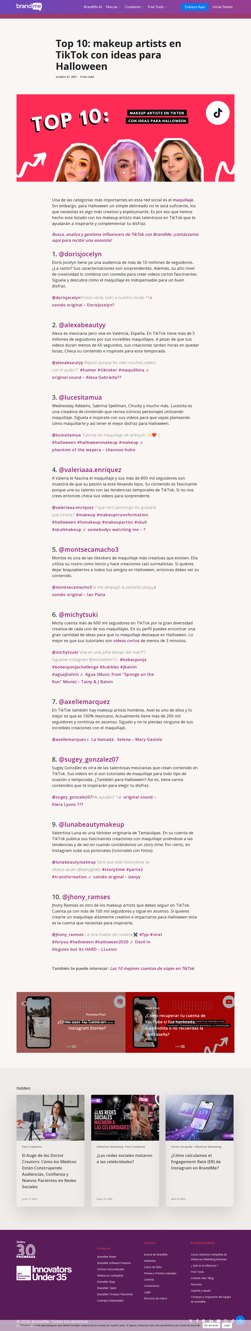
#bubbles (109, 667)
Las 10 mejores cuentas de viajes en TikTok (152, 968)
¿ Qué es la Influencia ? (204, 1265)
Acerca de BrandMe (156, 1254)
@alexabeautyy (82, 325)
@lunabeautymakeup (91, 824)
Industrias (150, 1260)
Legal (147, 1292)
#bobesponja (133, 659)
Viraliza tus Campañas (110, 1275)
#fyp (144, 934)
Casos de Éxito (153, 1267)
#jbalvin (128, 667)
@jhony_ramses (86, 896)
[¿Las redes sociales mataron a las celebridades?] (125, 1151)
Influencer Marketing (110, 1146)
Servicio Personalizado (110, 1269)
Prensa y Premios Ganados (160, 1273)
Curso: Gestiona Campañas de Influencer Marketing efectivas (209, 1257)
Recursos (196, 1284)
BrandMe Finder (106, 1256)
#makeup (129, 442)
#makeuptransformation (122, 514)
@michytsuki (78, 614)
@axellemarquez (84, 701)
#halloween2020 (112, 941)
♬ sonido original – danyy (114, 876)
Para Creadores (32, 1146)
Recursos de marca (155, 1298)
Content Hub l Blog (202, 1278)
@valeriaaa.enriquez (90, 469)
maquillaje (183, 199)
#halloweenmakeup (97, 442)
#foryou (60, 941)
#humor (88, 370)
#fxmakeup (89, 522)
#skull (140, 522)
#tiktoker (107, 370)
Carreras (149, 1279)
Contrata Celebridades (110, 1300)
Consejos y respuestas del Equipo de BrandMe (211, 1299)
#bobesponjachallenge (75, 667)
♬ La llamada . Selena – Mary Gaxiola (124, 739)
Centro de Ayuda (182, 1146)
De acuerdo (211, 1325)
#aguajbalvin (65, 674)
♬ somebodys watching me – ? (114, 529)
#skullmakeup (66, 529)
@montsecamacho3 (89, 549)
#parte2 (134, 869)
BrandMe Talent (106, 1288)
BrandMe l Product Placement (115, 1294)
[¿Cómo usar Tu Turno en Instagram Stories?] (71, 1022)
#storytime (113, 869)
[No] (246, 1325)
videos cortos (126, 640)
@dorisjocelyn (80, 254)
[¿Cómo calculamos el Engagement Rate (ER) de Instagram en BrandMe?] (200, 1151)
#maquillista (131, 370)
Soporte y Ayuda (201, 1290)
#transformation (69, 876)
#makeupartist (117, 522)
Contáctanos (151, 1286)
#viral (156, 934)
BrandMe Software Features (114, 1263)
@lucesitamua (80, 397)
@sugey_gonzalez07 (89, 759)
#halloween (64, 442)
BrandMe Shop (106, 1281)
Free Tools (197, 1272)
